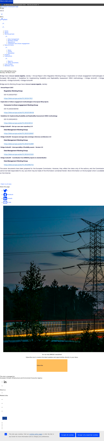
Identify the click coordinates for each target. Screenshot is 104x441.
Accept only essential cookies (88, 435)
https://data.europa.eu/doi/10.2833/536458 (19, 112)
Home (6, 31)
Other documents (13, 62)
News (9, 50)
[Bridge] (12, 6)
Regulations (11, 42)
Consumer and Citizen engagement (18, 43)
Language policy (8, 422)
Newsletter (11, 53)
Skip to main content (6, 1)
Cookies (5, 424)
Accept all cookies (67, 435)
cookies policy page (35, 434)
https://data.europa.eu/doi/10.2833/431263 (19, 154)
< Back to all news (5, 184)
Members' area (9, 65)
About (6, 32)
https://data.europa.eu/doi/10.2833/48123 (18, 123)
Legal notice (7, 427)
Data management (13, 39)
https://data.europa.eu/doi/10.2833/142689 (19, 144)
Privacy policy (7, 425)
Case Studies (9, 64)
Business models (13, 40)
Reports (10, 61)
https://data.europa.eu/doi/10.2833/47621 (18, 98)
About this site (7, 392)
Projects (7, 54)
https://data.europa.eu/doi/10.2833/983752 (19, 165)
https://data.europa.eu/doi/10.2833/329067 (19, 133)
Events (10, 51)
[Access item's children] (6, 36)
